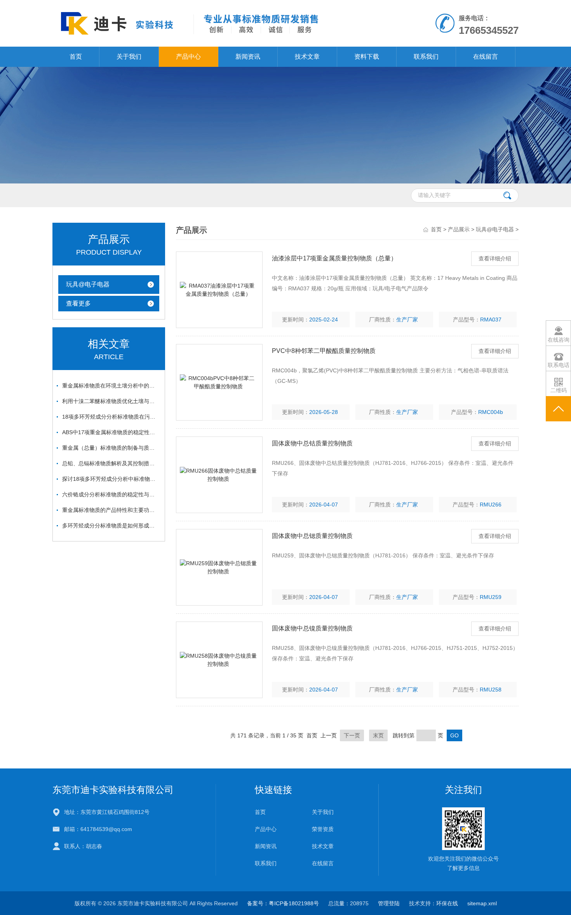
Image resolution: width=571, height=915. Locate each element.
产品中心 (188, 56)
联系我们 (426, 56)
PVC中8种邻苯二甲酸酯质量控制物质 (324, 350)
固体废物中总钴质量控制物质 (312, 443)
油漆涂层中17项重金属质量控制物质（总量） (334, 258)
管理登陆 (389, 903)
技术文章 (307, 56)
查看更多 (78, 303)
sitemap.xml (482, 903)
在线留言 (485, 56)
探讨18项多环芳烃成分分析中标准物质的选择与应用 (110, 479)
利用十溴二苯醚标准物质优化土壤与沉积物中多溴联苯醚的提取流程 (110, 401)
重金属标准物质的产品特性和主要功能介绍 (110, 510)
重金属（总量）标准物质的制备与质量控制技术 (110, 448)
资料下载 (366, 56)
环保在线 (447, 903)
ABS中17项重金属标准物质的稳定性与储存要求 (110, 432)
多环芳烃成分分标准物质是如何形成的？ (110, 525)
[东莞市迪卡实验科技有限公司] (195, 23)
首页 (76, 56)
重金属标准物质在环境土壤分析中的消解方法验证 (110, 385)
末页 (378, 735)
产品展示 (459, 229)
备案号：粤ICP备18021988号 (283, 903)
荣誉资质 (323, 829)
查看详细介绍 (495, 258)
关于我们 (129, 56)
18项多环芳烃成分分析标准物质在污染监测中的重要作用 (110, 417)
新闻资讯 (247, 56)
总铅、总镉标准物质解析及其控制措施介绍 (110, 463)
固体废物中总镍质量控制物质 (312, 628)
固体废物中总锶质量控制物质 (312, 536)
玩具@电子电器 (88, 284)
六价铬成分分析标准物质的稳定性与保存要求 (110, 494)
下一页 (352, 735)
